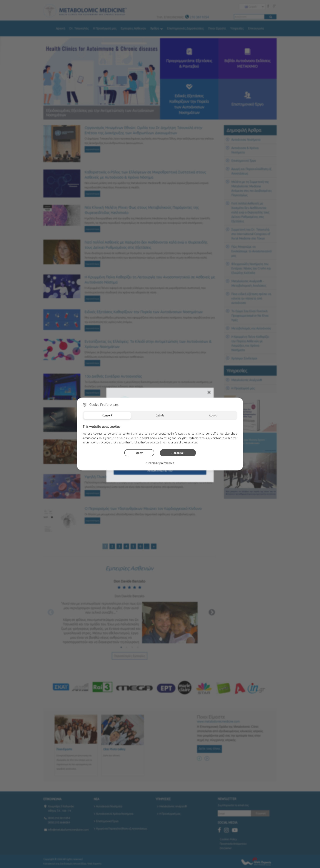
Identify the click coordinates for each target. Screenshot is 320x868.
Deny (139, 452)
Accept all (177, 452)
